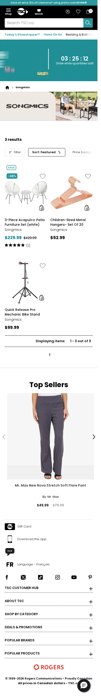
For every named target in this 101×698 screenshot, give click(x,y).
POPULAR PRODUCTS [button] (22, 649)
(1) (28, 244)
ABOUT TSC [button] (14, 596)
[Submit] (88, 23)
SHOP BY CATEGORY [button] (21, 609)
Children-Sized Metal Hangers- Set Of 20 (68, 221)
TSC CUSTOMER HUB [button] (22, 583)
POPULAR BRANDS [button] (20, 636)
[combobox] (49, 23)
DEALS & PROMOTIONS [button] (23, 623)
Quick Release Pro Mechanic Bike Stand (22, 311)
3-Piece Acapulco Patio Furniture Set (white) (25, 221)
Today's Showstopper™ (22, 34)
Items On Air (53, 34)
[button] (39, 12)
